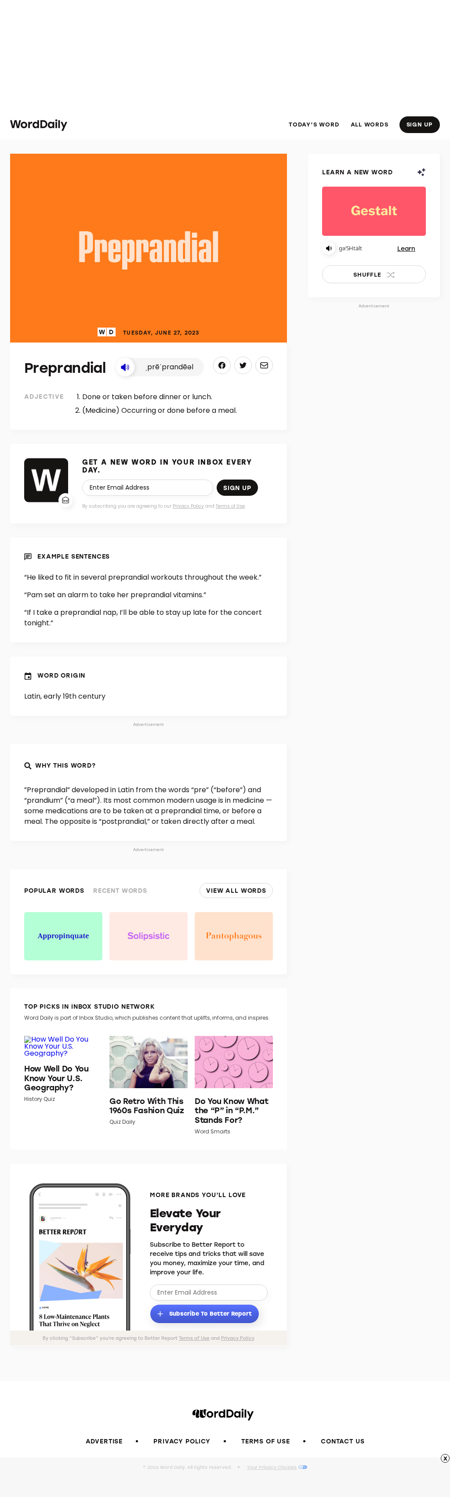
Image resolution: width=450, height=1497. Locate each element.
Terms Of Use (265, 1441)
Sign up (237, 487)
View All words (236, 890)
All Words (369, 124)
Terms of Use (230, 506)
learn (406, 248)
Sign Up (419, 124)
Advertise (104, 1441)
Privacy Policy (188, 506)
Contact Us (342, 1441)
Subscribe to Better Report (209, 1313)
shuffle (367, 274)
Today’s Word (314, 124)
